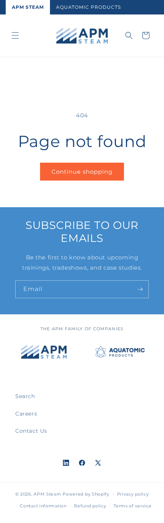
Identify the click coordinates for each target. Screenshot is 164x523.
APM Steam (28, 7)
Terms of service (132, 506)
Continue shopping (82, 171)
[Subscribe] (140, 289)
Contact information (43, 506)
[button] (15, 35)
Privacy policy (133, 494)
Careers (26, 413)
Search (25, 396)
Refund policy (90, 506)
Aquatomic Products (88, 7)
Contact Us (31, 430)
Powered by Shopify (86, 494)
